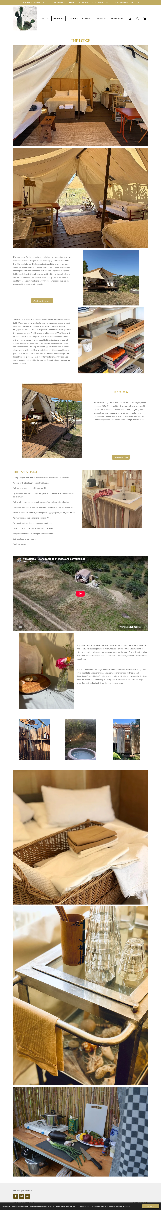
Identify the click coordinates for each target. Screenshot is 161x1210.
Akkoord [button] (150, 1206)
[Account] (130, 18)
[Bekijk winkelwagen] (145, 18)
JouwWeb (144, 1202)
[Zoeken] (137, 18)
